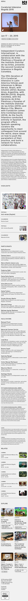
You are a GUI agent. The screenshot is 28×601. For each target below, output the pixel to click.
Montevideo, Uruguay (20, 528)
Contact (3, 589)
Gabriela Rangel (6, 356)
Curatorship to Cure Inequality (6, 544)
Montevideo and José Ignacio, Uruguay (7, 527)
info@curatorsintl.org (6, 582)
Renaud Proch (5, 322)
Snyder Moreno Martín (8, 298)
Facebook (3, 586)
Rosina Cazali (4, 221)
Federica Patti (6, 270)
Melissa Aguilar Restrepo (9, 310)
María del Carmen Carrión (9, 329)
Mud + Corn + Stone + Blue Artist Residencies (21, 565)
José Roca (4, 340)
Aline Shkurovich (6, 284)
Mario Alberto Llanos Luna (10, 263)
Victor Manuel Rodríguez (9, 362)
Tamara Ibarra (5, 255)
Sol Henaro (4, 380)
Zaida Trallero (5, 291)
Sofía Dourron (5, 249)
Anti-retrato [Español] (7, 228)
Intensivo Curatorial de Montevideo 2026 (20, 521)
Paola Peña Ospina (7, 276)
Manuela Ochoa (5, 237)
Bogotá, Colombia (10, 39)
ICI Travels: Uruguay (5, 520)
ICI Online (4, 571)
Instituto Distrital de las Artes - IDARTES (13, 387)
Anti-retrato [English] (8, 214)
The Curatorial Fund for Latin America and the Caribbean (20, 546)
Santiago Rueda (6, 374)
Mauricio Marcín (6, 368)
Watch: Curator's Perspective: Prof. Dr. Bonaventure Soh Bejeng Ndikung (7, 567)
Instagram (4, 588)
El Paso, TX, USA (19, 571)
